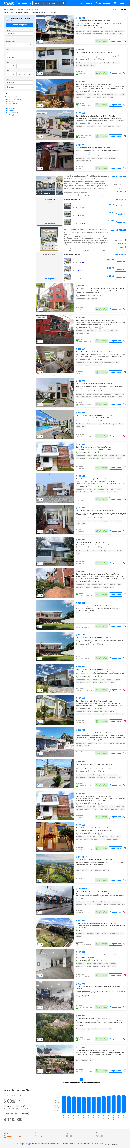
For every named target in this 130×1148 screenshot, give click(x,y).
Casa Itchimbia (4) (10, 106)
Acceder (120, 3)
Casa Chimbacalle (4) (11, 112)
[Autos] (40, 1136)
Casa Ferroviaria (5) (11, 104)
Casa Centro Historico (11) (13, 99)
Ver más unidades (120, 199)
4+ (30, 66)
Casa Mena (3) (9, 115)
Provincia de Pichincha (16, 9)
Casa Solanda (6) (10, 101)
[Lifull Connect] (13, 1137)
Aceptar (107, 1144)
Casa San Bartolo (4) (11, 108)
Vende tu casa (104, 3)
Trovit (6, 9)
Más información (30, 1145)
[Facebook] (67, 1136)
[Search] (63, 3)
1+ (14, 66)
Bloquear (115, 1144)
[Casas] (36, 1136)
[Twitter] (71, 1136)
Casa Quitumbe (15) (11, 97)
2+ (19, 66)
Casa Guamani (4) (10, 110)
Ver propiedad (115, 41)
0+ (8, 66)
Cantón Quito (30, 9)
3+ (24, 66)
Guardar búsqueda (19, 24)
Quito (38, 9)
